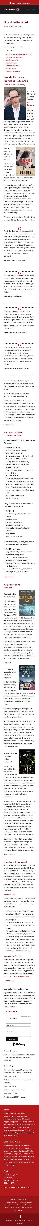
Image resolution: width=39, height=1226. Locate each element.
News (6, 1208)
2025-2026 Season (14, 1055)
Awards (19, 1205)
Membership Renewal (13, 66)
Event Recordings (26, 1202)
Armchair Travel (11, 63)
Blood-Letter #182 (10, 1076)
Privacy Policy (18, 1210)
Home (13, 1199)
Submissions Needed (13, 71)
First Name (10, 1025)
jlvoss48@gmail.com (21, 976)
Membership (15, 1208)
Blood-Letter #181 (10, 1086)
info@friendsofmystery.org (20, 1187)
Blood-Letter (17, 26)
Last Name (10, 1032)
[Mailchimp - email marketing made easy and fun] (19, 1046)
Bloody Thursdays (11, 1202)
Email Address (11, 1018)
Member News (11, 68)
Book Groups (9, 1205)
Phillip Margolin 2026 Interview (15, 1090)
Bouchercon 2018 (12, 60)
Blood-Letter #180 (10, 1093)
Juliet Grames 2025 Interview (14, 1097)
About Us (28, 1205)
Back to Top (9, 425)
